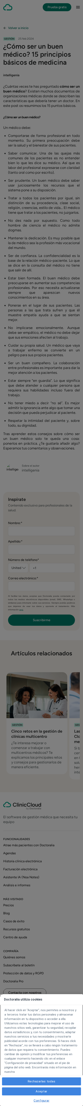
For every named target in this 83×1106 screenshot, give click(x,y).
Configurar (42, 1100)
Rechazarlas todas (41, 1081)
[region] (41, 1050)
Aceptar (41, 1091)
